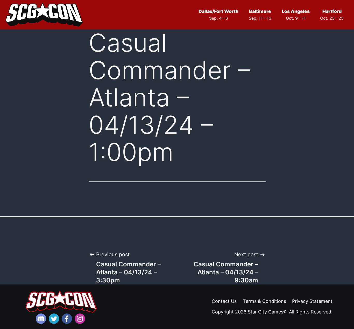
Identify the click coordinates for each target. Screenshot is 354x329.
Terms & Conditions (264, 301)
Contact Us (224, 301)
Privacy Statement (312, 301)
